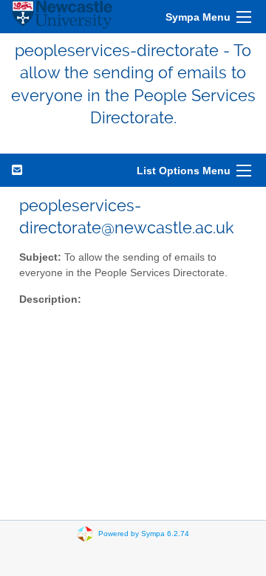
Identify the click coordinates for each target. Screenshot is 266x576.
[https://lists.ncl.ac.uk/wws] (62, 16)
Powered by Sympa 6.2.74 (143, 533)
